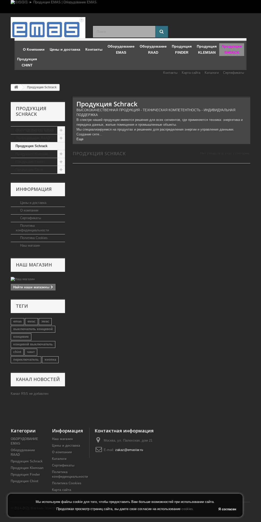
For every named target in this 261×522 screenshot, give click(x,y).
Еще (79, 139)
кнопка (50, 359)
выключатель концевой (33, 329)
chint (17, 352)
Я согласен (227, 509)
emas (17, 321)
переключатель (26, 359)
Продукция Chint (29, 170)
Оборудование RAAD (33, 138)
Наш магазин (29, 245)
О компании (28, 210)
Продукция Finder (30, 162)
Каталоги (212, 73)
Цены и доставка (32, 203)
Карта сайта (191, 73)
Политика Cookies (33, 238)
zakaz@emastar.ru (129, 450)
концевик (21, 336)
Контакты (170, 73)
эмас (45, 321)
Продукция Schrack (31, 146)
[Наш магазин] (38, 279)
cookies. (187, 509)
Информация (34, 189)
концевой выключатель (33, 344)
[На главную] (16, 87)
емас (31, 321)
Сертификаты (233, 73)
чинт (31, 352)
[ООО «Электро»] (48, 27)
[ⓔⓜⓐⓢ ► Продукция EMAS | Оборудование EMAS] (130, 6)
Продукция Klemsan (32, 154)
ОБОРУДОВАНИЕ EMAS (35, 130)
